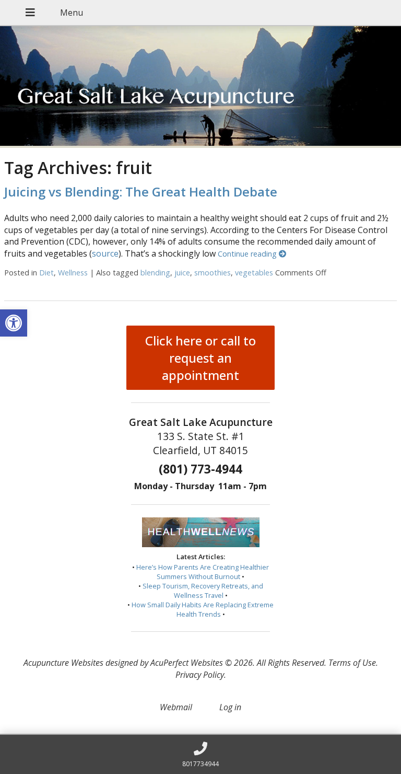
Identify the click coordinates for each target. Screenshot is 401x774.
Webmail (176, 707)
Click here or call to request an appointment (200, 358)
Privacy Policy (199, 674)
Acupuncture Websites (63, 662)
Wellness (73, 273)
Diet (46, 273)
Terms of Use (352, 662)
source (105, 253)
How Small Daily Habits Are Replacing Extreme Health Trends (203, 609)
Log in (230, 707)
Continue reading (248, 254)
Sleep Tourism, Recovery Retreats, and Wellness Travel (203, 590)
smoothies (212, 273)
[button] (13, 323)
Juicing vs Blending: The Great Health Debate (140, 191)
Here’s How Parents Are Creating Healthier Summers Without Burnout (202, 571)
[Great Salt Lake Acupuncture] (200, 87)
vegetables (254, 273)
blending (155, 273)
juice (182, 273)
